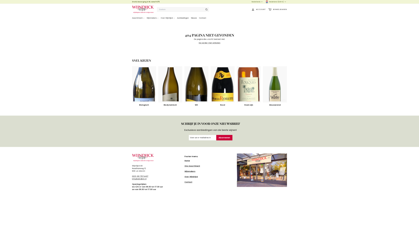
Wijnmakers (190, 171)
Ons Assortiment (192, 166)
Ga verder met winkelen (209, 43)
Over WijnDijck (191, 176)
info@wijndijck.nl (139, 179)
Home (187, 160)
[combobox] (183, 9)
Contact (188, 182)
